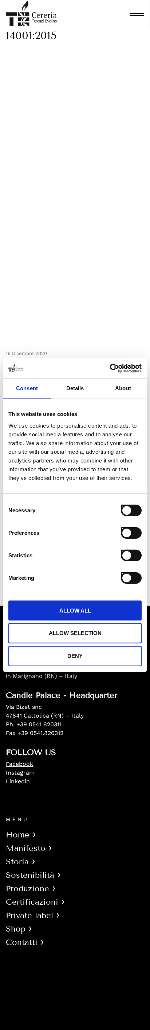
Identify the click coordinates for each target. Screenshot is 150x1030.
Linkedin (18, 781)
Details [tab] (75, 388)
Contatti (22, 942)
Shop (15, 929)
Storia (17, 862)
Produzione (27, 888)
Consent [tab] (27, 388)
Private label (29, 915)
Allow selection (75, 633)
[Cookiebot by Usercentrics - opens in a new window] (110, 368)
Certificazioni (32, 902)
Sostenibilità (30, 875)
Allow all (75, 610)
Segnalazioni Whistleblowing (61, 1010)
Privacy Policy (32, 984)
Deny (75, 656)
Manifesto (26, 848)
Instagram (20, 772)
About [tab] (123, 388)
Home (17, 835)
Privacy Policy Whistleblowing (63, 1024)
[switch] (124, 530)
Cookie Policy (33, 997)
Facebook (19, 763)
